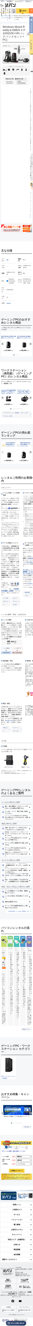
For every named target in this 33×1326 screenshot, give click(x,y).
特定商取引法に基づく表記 (24, 1311)
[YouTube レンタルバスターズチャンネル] (20, 1301)
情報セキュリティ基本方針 (8, 1311)
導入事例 (3, 10)
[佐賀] (27, 692)
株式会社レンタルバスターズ (18, 1314)
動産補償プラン (27, 594)
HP (7, 260)
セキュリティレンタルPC (15, 601)
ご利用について (5, 10)
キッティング (9, 720)
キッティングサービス (16, 729)
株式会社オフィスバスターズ (20, 1320)
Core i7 (9, 303)
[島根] (31, 692)
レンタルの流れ (1, 10)
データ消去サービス (5, 601)
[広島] (31, 693)
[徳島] (32, 695)
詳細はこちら (25, 1029)
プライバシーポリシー (24, 1307)
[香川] (32, 694)
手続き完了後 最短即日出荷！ (15, 79)
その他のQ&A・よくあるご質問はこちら (18, 911)
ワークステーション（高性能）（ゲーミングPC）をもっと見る (15, 414)
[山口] (30, 693)
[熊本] (27, 694)
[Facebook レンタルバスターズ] (13, 1301)
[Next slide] (30, 344)
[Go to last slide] (2, 344)
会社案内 (8, 1307)
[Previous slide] (2, 452)
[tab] (13, 354)
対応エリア (5, 729)
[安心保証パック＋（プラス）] (16, 228)
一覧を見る (26, 1127)
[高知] (31, 695)
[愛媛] (31, 694)
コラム (7, 11)
